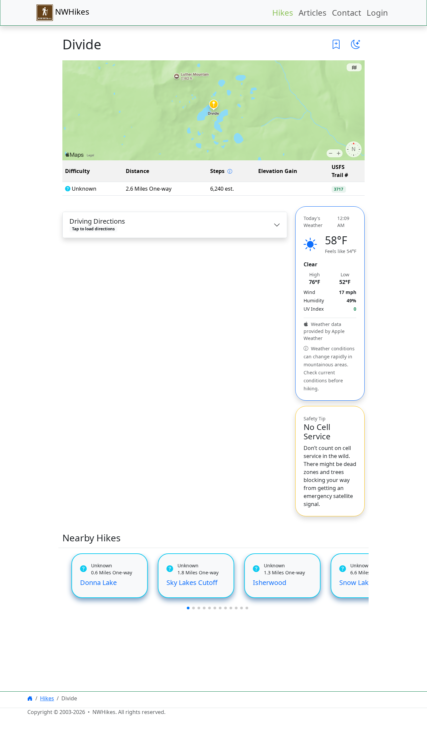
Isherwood (269, 582)
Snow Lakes (357, 582)
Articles (313, 12)
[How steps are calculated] (230, 171)
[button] (336, 44)
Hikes (282, 12)
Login (377, 12)
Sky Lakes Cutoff (192, 582)
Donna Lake (98, 582)
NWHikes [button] (71, 11)
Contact (346, 12)
